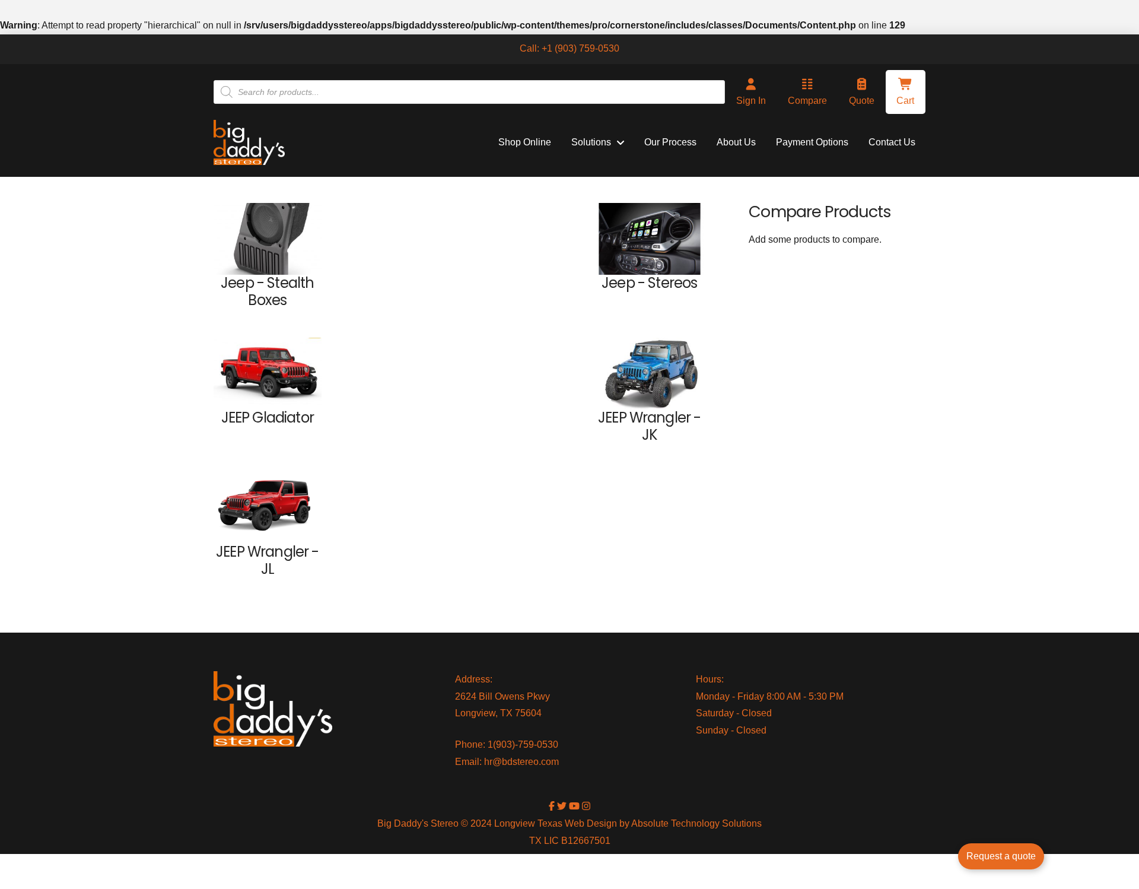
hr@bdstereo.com (521, 762)
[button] (905, 92)
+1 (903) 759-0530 (580, 48)
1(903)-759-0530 (523, 744)
